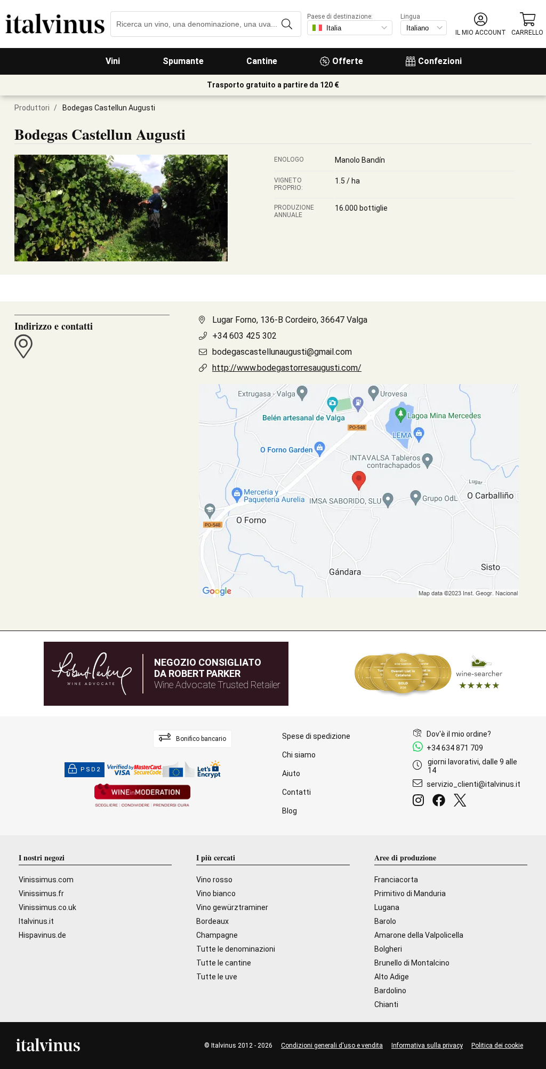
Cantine (261, 61)
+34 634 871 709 (455, 748)
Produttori (32, 107)
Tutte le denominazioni (235, 949)
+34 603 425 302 (244, 336)
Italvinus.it (36, 921)
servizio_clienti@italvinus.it (473, 784)
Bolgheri (388, 949)
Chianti (386, 1004)
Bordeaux (212, 921)
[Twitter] (462, 801)
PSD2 (91, 769)
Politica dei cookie (497, 1045)
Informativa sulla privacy (427, 1045)
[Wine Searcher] (429, 674)
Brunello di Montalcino (411, 963)
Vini (113, 61)
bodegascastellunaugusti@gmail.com (282, 352)
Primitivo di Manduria (410, 893)
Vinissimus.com (46, 879)
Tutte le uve (216, 976)
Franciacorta (396, 879)
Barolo (385, 921)
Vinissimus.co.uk (47, 907)
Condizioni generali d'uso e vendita (332, 1045)
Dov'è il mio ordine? (459, 734)
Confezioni (440, 61)
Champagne (217, 935)
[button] (480, 24)
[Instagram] (420, 801)
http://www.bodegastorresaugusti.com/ (287, 368)
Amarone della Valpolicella (418, 935)
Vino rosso (214, 879)
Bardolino (390, 990)
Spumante (183, 61)
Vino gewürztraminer (232, 907)
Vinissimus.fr (41, 893)
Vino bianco (216, 893)
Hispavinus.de (42, 935)
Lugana (386, 907)
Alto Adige (391, 976)
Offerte (347, 61)
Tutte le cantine (223, 963)
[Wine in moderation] (142, 796)
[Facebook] (440, 801)
